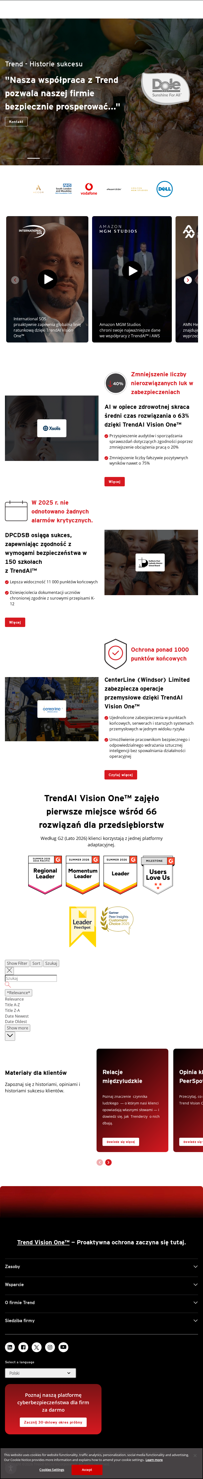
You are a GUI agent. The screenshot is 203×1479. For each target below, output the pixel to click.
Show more (17, 1028)
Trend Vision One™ (43, 1242)
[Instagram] (50, 1347)
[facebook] (23, 1347)
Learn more (154, 1460)
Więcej (112, 480)
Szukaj (51, 963)
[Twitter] (37, 1347)
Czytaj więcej (118, 773)
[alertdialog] (101, 1463)
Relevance (14, 999)
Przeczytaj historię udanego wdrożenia (110, 127)
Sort (36, 963)
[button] (10, 158)
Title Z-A (12, 1010)
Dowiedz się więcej (121, 1142)
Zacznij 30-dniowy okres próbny (51, 1421)
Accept (87, 1469)
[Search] (101, 985)
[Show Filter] (9, 971)
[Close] (195, 1455)
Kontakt (167, 128)
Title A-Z (12, 1004)
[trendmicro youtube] (63, 1347)
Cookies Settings (51, 1469)
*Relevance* (18, 992)
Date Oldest (16, 1021)
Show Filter (17, 963)
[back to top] (10, 1036)
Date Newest (17, 1016)
